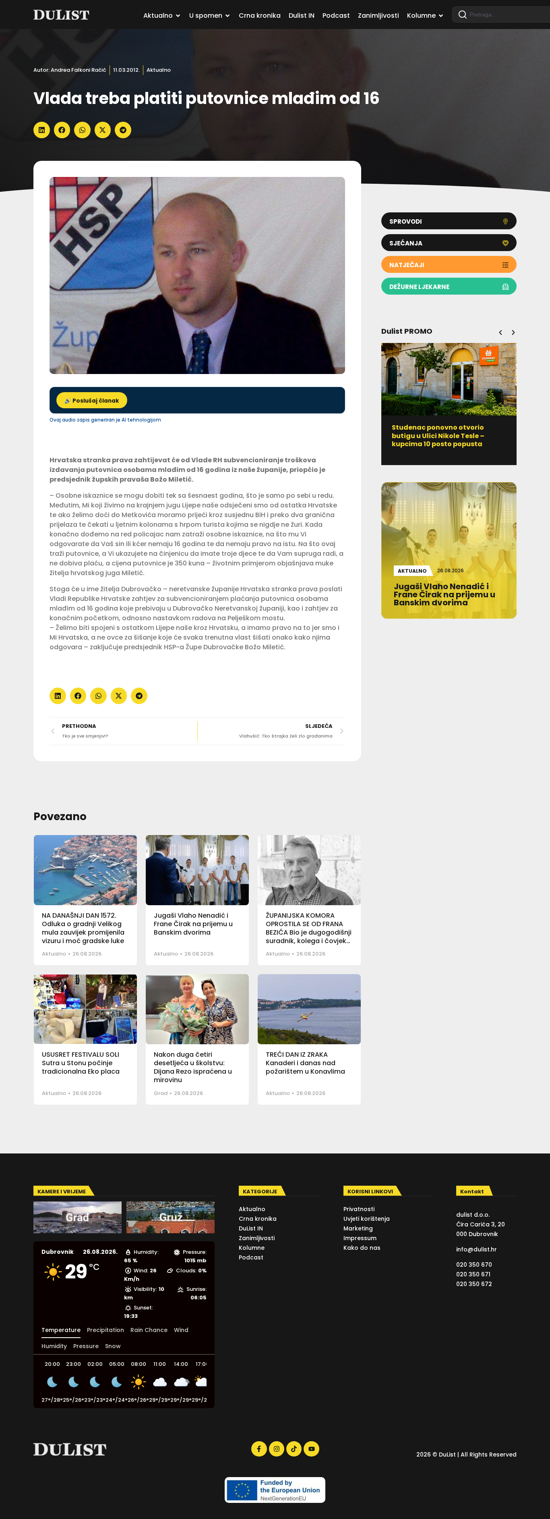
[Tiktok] (294, 1449)
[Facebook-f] (259, 1449)
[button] (41, 130)
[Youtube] (311, 1449)
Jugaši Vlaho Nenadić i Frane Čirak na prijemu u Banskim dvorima (193, 924)
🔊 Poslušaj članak (91, 401)
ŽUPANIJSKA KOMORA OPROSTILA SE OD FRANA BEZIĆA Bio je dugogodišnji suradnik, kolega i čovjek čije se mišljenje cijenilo (309, 932)
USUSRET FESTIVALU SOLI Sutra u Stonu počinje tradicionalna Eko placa (81, 1063)
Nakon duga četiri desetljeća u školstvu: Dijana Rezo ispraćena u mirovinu (193, 1067)
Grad (160, 1093)
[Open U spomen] (227, 16)
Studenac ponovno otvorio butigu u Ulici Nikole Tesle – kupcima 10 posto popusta (438, 436)
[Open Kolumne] (441, 16)
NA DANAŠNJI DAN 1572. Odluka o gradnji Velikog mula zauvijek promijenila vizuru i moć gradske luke (83, 928)
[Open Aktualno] (178, 16)
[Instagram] (276, 1449)
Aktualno (159, 70)
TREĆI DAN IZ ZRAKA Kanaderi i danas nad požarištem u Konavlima (305, 1063)
